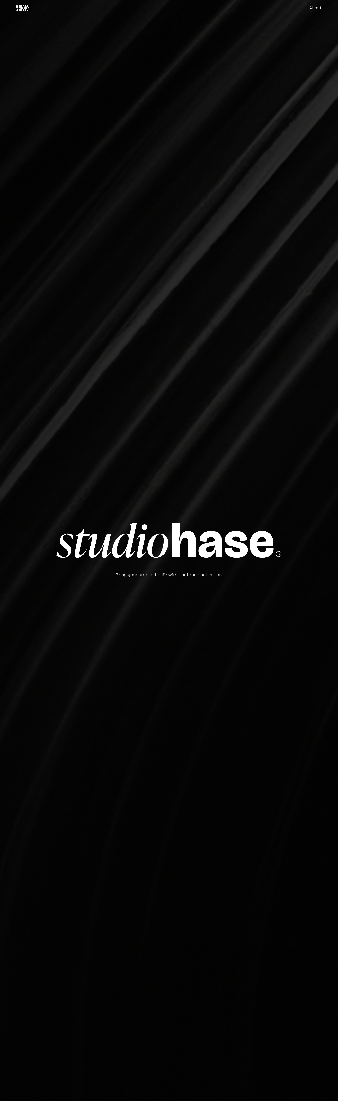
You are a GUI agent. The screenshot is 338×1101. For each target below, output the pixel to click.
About (315, 7)
